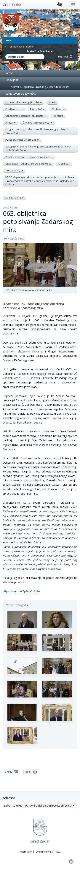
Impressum (26, 851)
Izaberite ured (13, 805)
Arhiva (9, 122)
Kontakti (58, 115)
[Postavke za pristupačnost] (59, 4)
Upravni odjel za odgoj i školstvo (23, 102)
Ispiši (28, 771)
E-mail (8, 771)
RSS (58, 851)
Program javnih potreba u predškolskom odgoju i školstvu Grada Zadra (37, 131)
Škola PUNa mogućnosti (36, 122)
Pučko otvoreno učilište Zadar (22, 139)
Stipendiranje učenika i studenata (24, 115)
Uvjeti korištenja (44, 851)
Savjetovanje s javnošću (21, 93)
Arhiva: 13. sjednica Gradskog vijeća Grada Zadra (40, 86)
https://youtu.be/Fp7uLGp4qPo (21, 591)
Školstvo (57, 109)
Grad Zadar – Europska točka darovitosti (28, 163)
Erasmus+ (64, 163)
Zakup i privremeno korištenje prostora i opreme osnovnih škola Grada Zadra (38, 148)
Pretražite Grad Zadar (40, 51)
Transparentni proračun (20, 46)
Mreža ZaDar (37, 109)
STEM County (13, 170)
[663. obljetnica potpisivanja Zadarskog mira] (22, 620)
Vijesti (9, 73)
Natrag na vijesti (14, 197)
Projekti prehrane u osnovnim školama (27, 157)
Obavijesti (12, 80)
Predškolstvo (13, 109)
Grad (12, 4)
